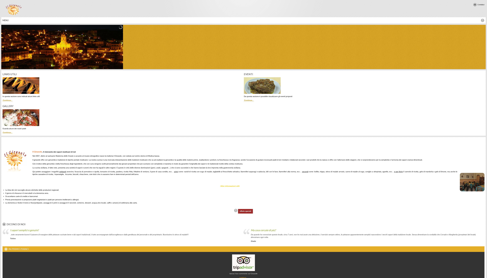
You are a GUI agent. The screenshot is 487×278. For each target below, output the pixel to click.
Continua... (7, 100)
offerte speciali (245, 211)
